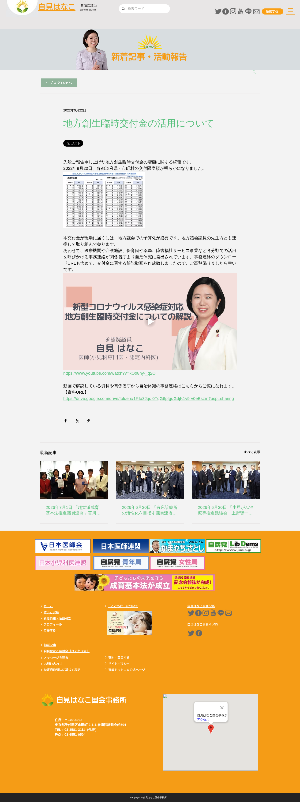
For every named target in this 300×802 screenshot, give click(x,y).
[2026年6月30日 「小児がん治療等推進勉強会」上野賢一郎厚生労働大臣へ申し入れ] (226, 480)
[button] (290, 10)
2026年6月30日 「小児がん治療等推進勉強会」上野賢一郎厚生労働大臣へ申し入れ (225, 510)
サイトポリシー (119, 663)
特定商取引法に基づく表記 (62, 669)
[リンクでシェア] (88, 420)
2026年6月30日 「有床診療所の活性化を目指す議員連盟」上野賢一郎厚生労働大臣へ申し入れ (149, 510)
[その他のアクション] (234, 110)
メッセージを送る (56, 657)
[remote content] (104, 144)
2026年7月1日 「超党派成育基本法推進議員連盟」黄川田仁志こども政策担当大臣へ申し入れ (73, 510)
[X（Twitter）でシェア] (77, 420)
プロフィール (53, 624)
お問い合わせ (53, 663)
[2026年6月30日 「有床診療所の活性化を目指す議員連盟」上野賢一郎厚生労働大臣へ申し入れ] (150, 480)
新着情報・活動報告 (57, 618)
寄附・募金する (119, 657)
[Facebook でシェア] (65, 420)
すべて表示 (252, 452)
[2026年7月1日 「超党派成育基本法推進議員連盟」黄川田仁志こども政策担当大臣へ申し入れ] (74, 480)
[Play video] (150, 321)
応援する (50, 630)
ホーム (48, 606)
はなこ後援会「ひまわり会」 (70, 651)
